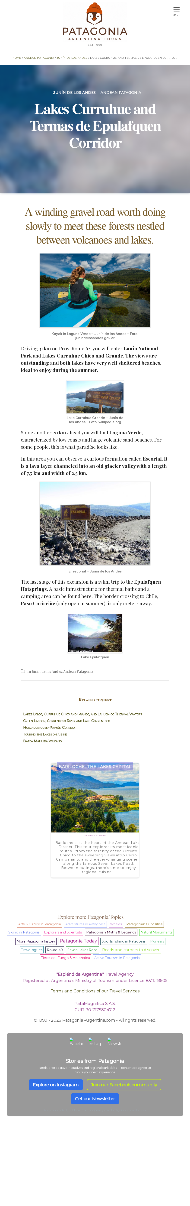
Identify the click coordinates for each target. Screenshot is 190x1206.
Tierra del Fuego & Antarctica (65, 958)
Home (17, 57)
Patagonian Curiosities (144, 924)
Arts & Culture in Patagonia (39, 924)
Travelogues (31, 950)
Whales (116, 924)
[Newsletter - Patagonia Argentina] (114, 1043)
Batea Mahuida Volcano (42, 741)
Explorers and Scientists (63, 932)
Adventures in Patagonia (85, 924)
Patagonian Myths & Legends (111, 932)
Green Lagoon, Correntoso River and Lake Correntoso (66, 720)
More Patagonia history (36, 941)
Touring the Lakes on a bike (45, 734)
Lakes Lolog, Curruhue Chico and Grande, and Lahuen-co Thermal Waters (82, 714)
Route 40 (55, 950)
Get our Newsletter (95, 1098)
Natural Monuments (156, 932)
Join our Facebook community (124, 1084)
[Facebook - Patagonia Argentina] (76, 1043)
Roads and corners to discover (131, 949)
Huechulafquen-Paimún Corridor (49, 727)
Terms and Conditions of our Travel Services (95, 991)
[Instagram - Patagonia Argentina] (95, 1043)
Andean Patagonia (39, 57)
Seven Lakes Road (82, 950)
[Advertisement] (95, 1169)
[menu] (176, 8)
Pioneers (157, 941)
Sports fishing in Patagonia (124, 941)
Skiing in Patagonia (23, 932)
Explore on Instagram (56, 1084)
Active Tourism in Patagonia (117, 958)
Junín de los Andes (72, 57)
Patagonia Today (78, 941)
